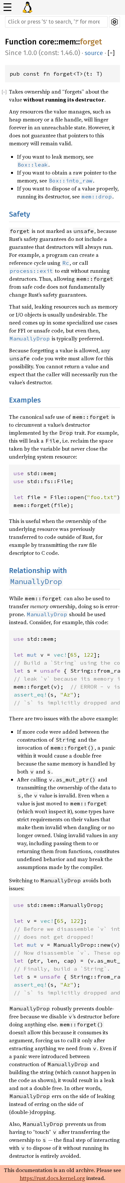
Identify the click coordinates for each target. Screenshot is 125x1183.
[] (111, 53)
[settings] (114, 22)
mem (67, 41)
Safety (19, 214)
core (46, 41)
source (94, 53)
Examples (25, 400)
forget (91, 41)
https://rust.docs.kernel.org (52, 1178)
